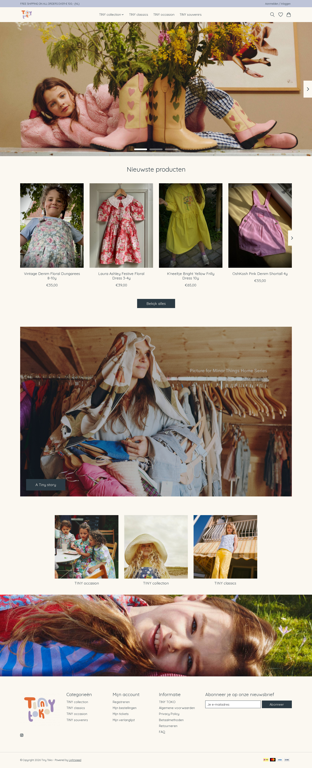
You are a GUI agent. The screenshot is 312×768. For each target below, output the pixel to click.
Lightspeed (75, 760)
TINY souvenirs (191, 15)
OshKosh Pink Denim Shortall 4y (260, 273)
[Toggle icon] (272, 14)
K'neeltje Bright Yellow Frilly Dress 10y (190, 275)
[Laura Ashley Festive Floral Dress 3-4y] (121, 225)
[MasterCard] (272, 760)
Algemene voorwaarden (177, 708)
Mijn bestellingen (124, 708)
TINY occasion (163, 15)
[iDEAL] (265, 760)
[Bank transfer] (287, 760)
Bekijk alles (156, 303)
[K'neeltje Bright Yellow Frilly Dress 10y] (190, 225)
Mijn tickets (121, 714)
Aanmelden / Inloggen (278, 3)
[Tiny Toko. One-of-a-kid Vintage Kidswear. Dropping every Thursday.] (27, 14)
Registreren (121, 702)
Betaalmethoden (171, 720)
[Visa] (279, 760)
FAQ (162, 732)
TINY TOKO (167, 702)
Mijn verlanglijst (124, 720)
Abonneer (277, 704)
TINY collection (156, 583)
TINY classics (138, 15)
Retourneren (168, 726)
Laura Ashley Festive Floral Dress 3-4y (121, 275)
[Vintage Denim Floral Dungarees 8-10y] (52, 225)
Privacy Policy (169, 714)
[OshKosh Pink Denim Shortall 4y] (260, 225)
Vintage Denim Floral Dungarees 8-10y (52, 275)
